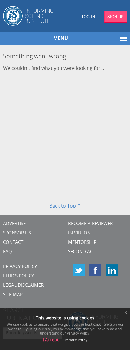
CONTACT (13, 242)
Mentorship (82, 242)
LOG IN (88, 16)
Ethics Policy (18, 276)
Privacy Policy (20, 267)
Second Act (81, 252)
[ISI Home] (32, 16)
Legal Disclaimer (23, 285)
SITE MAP (13, 295)
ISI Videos (79, 233)
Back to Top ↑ (65, 206)
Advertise (14, 224)
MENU (60, 38)
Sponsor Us (17, 233)
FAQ (7, 252)
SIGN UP (115, 16)
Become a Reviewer (90, 224)
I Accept (51, 340)
